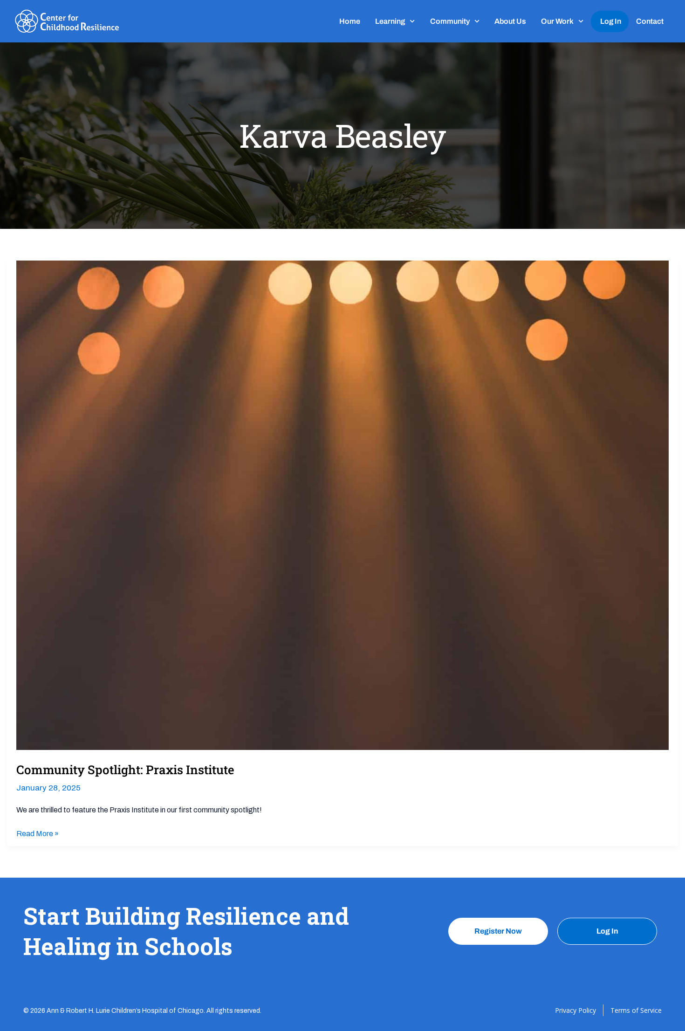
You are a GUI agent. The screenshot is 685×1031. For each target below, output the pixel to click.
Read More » (37, 833)
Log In (610, 21)
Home (349, 21)
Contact (650, 21)
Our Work (557, 21)
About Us (510, 21)
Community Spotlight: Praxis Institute (125, 769)
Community (450, 21)
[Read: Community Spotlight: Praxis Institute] (342, 504)
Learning (390, 21)
